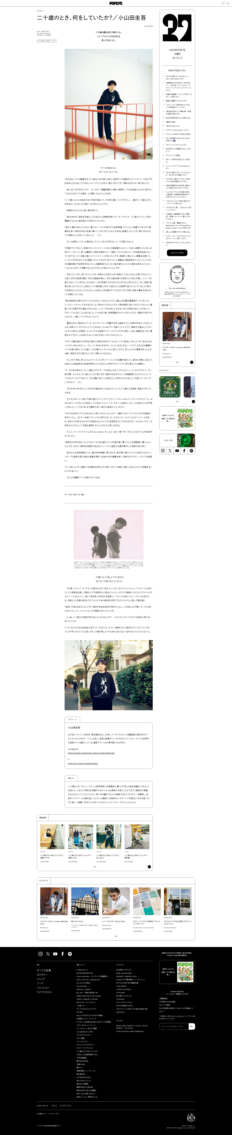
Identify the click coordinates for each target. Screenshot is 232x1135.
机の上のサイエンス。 (84, 1081)
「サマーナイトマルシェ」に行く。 (176, 145)
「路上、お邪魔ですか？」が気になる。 (178, 232)
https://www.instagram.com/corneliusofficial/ (91, 753)
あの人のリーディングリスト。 (86, 1002)
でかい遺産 (81, 1038)
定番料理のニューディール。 (86, 1071)
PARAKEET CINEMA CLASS (126, 976)
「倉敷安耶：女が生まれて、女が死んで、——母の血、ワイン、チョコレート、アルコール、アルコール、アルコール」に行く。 (178, 86)
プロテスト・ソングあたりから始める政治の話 (131, 1009)
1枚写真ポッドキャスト (123, 970)
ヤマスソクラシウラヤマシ (85, 1045)
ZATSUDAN (120, 993)
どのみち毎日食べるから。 (125, 1006)
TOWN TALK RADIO (123, 989)
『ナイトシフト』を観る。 (173, 155)
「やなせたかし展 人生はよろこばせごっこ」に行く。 (179, 208)
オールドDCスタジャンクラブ (86, 1009)
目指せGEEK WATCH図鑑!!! (86, 1090)
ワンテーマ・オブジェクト (85, 1048)
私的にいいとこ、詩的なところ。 (87, 1097)
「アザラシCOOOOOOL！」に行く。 (178, 130)
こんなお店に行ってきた (85, 1032)
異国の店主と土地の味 (85, 1087)
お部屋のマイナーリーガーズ (86, 1019)
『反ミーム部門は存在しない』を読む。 (177, 160)
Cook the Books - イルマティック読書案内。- (93, 976)
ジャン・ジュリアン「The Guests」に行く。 (178, 167)
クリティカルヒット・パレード (86, 1025)
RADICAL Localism (84, 989)
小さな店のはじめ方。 (84, 1077)
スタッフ (54, 1106)
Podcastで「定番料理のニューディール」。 (130, 980)
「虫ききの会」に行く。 (173, 126)
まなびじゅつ (120, 1012)
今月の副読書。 (82, 1058)
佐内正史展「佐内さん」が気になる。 (178, 118)
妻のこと (79, 1068)
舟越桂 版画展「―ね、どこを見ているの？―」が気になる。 (179, 95)
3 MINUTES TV (82, 970)
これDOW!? (120, 999)
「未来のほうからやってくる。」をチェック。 (179, 244)
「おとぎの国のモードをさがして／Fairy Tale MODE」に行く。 (177, 77)
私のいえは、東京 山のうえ (86, 1094)
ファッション (43, 987)
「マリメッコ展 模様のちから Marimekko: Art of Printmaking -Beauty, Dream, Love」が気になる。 (178, 225)
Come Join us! (42, 1106)
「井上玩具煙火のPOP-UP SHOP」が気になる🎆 (178, 139)
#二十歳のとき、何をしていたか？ (47, 41)
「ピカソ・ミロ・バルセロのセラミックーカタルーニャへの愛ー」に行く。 (179, 237)
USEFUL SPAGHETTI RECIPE (87, 999)
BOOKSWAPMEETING (85, 973)
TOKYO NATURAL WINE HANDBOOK (130, 1031)
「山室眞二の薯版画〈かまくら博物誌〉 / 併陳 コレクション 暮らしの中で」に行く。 (178, 216)
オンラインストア (66, 1106)
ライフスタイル (44, 992)
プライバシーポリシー (177, 1016)
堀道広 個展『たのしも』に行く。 (177, 101)
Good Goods (82, 986)
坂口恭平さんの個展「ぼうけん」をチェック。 (178, 150)
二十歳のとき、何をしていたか (87, 1051)
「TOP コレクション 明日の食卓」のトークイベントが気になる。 (178, 202)
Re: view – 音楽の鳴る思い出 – (88, 993)
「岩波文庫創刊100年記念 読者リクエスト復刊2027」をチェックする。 (178, 186)
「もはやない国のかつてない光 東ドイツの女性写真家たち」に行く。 (178, 180)
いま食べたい (81, 1006)
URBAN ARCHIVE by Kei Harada (89, 996)
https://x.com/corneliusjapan (83, 763)
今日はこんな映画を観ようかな (87, 1055)
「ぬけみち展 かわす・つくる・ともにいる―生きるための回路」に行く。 (178, 173)
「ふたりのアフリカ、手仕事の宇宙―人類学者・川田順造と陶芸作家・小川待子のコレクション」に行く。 (178, 194)
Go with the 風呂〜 (84, 983)
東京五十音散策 (82, 1084)
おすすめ (80, 1012)
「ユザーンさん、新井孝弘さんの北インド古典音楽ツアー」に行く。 (178, 106)
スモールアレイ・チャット (124, 1002)
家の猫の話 (81, 1074)
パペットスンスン (82, 1041)
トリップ (41, 979)
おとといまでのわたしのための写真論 (90, 1015)
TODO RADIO (121, 986)
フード (40, 983)
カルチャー (42, 974)
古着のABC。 (81, 1064)
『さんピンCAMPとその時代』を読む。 (178, 134)
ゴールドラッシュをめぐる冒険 (87, 1028)
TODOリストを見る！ (177, 253)
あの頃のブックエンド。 (124, 996)
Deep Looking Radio (124, 973)
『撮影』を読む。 (171, 122)
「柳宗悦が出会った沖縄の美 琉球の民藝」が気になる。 (178, 112)
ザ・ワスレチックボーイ (84, 1035)
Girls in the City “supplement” (88, 980)
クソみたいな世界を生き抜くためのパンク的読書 (94, 1022)
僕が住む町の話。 (83, 1061)
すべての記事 (44, 970)
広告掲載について (42, 1114)
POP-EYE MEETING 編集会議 (127, 983)
